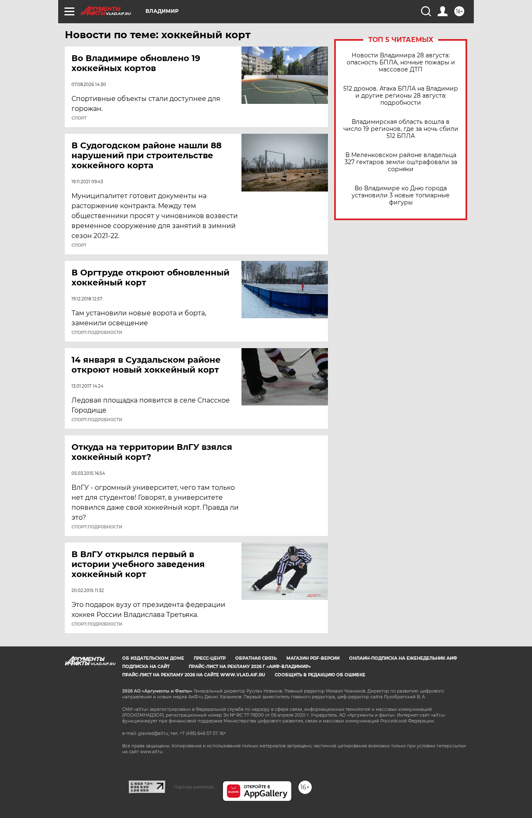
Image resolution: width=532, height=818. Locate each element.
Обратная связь (256, 658)
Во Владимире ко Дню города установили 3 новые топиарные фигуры (401, 195)
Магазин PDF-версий (313, 658)
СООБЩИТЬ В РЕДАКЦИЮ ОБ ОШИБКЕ (320, 675)
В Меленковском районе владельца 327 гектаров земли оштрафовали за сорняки (401, 162)
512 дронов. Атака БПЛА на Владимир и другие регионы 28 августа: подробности (400, 95)
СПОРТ (78, 118)
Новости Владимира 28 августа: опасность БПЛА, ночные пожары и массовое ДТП (401, 62)
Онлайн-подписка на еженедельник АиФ (403, 658)
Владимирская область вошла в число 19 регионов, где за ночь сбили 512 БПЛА (400, 129)
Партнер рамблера (194, 786)
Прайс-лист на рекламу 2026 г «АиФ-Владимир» (250, 666)
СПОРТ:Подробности (96, 333)
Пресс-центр (210, 658)
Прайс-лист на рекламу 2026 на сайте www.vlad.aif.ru (193, 675)
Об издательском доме (153, 658)
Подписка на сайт (146, 666)
